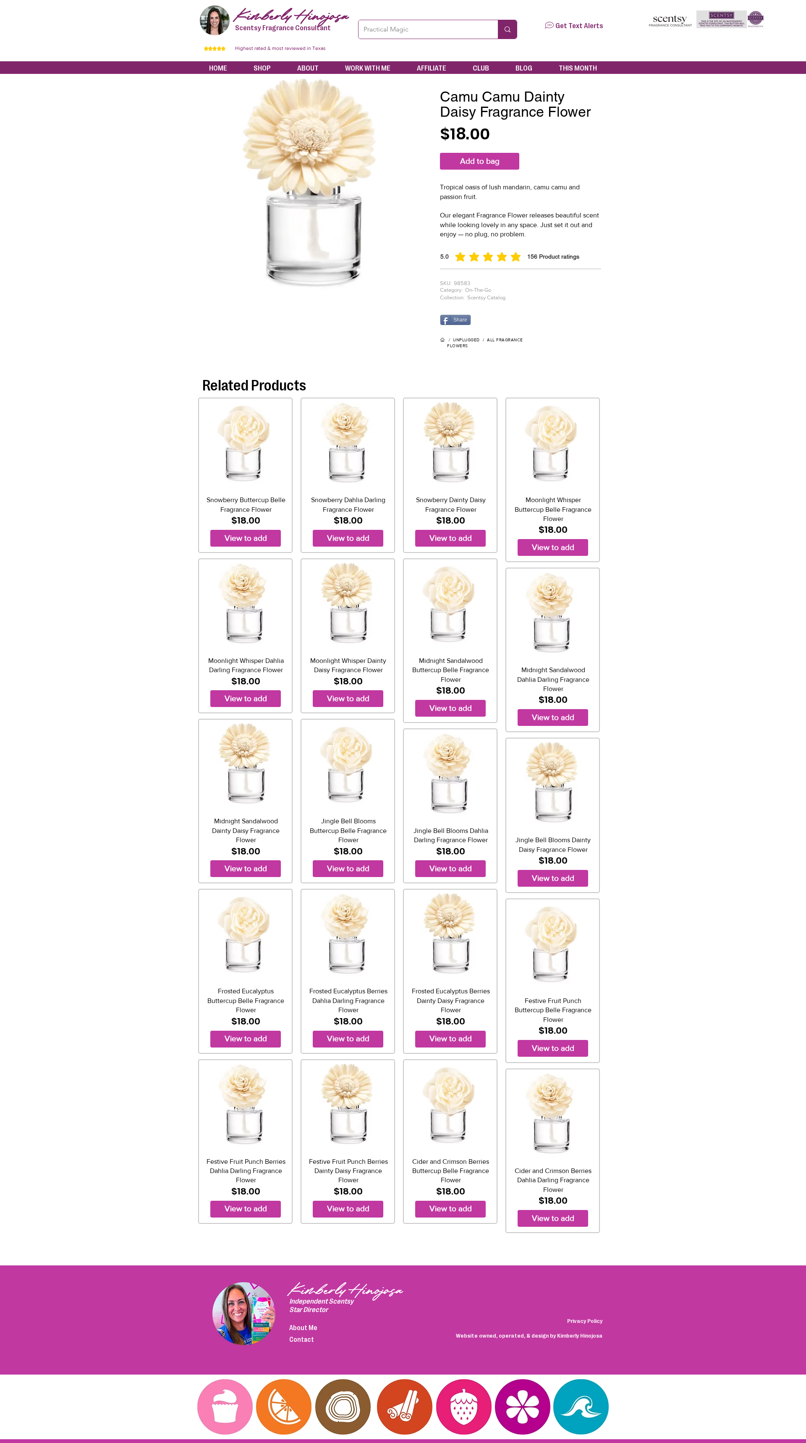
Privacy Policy (584, 1320)
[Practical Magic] (507, 29)
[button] (549, 25)
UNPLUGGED (466, 340)
